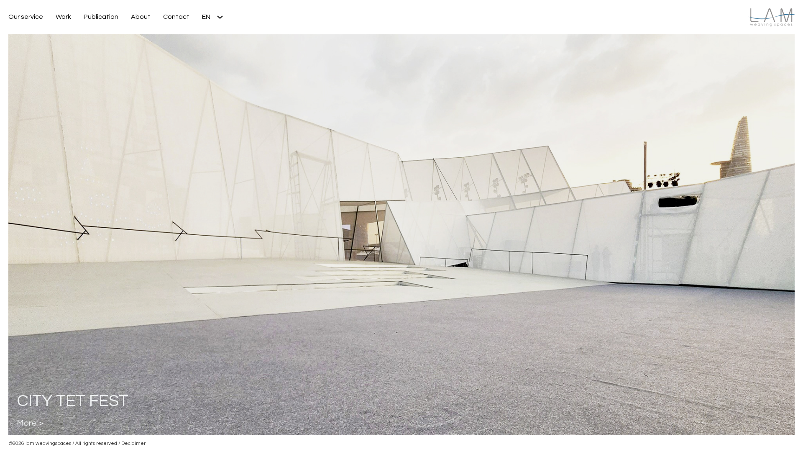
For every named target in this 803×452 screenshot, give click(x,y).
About (141, 16)
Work (63, 16)
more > (30, 423)
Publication (101, 16)
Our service (25, 16)
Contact (176, 16)
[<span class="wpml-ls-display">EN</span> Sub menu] (223, 17)
